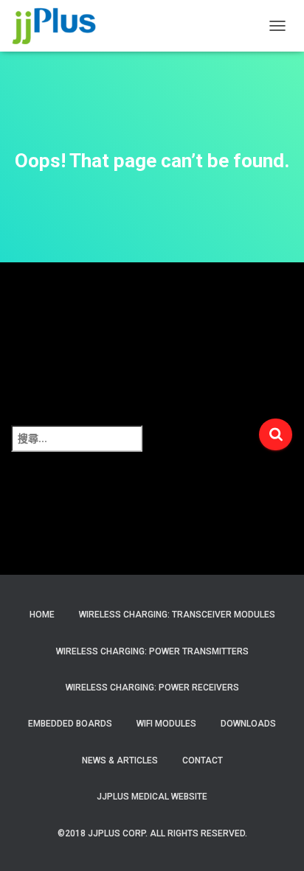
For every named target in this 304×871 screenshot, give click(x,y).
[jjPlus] (59, 25)
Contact (202, 760)
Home (42, 614)
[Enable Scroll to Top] (275, 841)
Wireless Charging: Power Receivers (152, 687)
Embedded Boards (70, 723)
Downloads (248, 723)
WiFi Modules (166, 723)
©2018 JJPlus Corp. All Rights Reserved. (152, 833)
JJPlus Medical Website (152, 796)
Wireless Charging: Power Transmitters (152, 651)
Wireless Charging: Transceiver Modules (177, 614)
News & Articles (120, 760)
